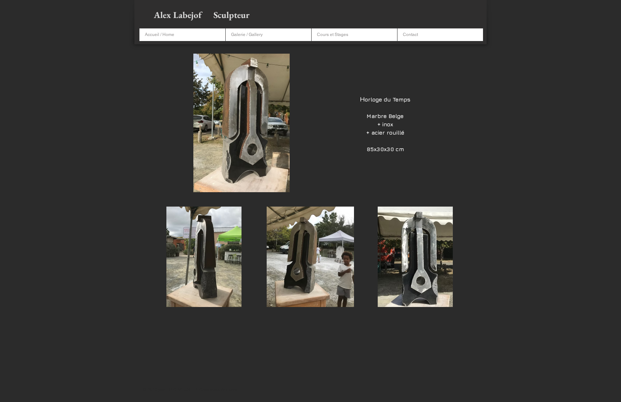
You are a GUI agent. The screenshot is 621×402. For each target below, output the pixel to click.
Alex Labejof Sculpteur (202, 15)
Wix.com (229, 389)
